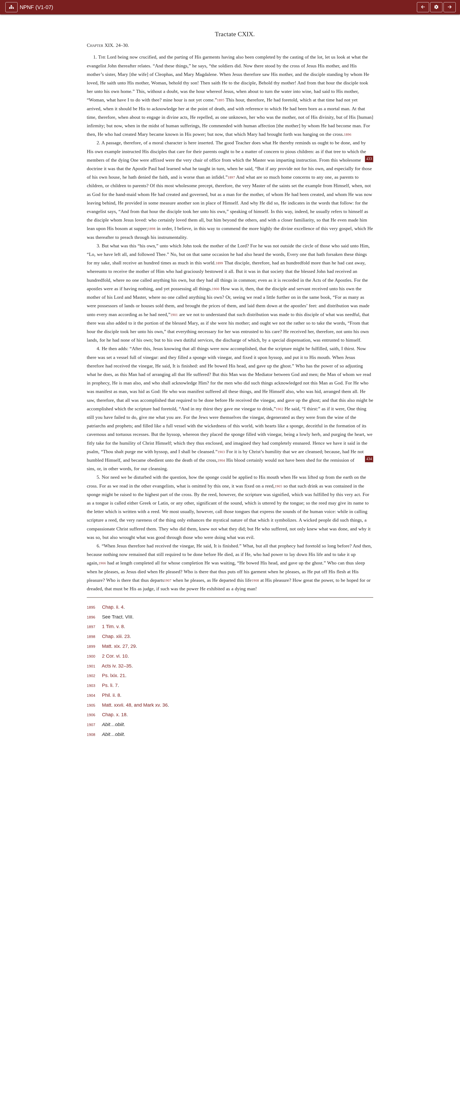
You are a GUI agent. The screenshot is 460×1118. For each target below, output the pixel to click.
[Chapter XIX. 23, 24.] (423, 7)
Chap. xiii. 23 (116, 636)
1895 (220, 100)
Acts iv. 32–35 (117, 666)
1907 (167, 581)
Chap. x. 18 (114, 714)
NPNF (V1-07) (36, 7)
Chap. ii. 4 (113, 607)
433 (369, 159)
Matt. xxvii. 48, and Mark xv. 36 (135, 705)
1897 (231, 177)
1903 (221, 452)
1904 (221, 460)
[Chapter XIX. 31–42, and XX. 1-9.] (449, 7)
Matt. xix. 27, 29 (119, 646)
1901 (174, 315)
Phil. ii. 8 (111, 695)
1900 (215, 289)
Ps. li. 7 (110, 685)
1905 (278, 486)
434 (369, 459)
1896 (347, 135)
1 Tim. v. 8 (113, 626)
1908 (255, 581)
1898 (151, 229)
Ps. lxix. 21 (113, 675)
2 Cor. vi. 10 (115, 656)
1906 (102, 563)
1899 (219, 263)
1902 (279, 409)
